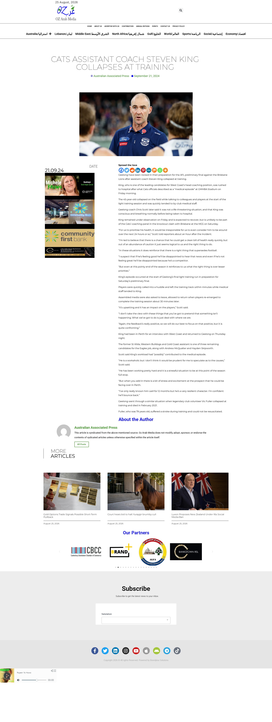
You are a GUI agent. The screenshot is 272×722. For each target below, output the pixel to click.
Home (89, 26)
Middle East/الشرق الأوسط (92, 34)
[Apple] (146, 650)
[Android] (156, 650)
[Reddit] (132, 170)
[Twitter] (126, 170)
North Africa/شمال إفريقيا (128, 34)
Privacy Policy (179, 26)
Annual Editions (143, 26)
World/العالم (171, 34)
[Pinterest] (143, 170)
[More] (165, 170)
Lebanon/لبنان (63, 34)
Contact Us (165, 26)
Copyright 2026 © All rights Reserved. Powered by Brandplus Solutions (136, 660)
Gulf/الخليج (154, 34)
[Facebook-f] (94, 650)
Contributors (128, 26)
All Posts (81, 444)
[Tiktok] (177, 650)
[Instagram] (125, 650)
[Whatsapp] (159, 170)
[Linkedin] (137, 170)
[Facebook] (121, 170)
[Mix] (154, 170)
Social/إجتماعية (213, 34)
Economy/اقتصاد (236, 34)
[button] (180, 10)
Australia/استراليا (37, 34)
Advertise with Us (111, 26)
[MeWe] (148, 170)
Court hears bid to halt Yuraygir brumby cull (132, 514)
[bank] (69, 257)
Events (155, 26)
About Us (98, 26)
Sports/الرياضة (191, 34)
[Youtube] (136, 650)
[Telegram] (166, 650)
